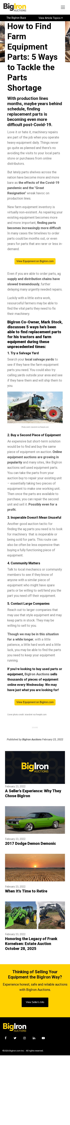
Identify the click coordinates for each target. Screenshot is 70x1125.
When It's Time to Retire (26, 891)
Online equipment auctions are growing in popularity (34, 457)
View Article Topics (50, 18)
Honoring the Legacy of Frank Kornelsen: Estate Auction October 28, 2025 (31, 943)
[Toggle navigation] (62, 7)
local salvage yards (39, 359)
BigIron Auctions (37, 674)
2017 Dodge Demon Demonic (30, 843)
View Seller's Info (35, 1002)
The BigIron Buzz (16, 17)
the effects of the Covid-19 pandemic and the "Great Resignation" (33, 188)
